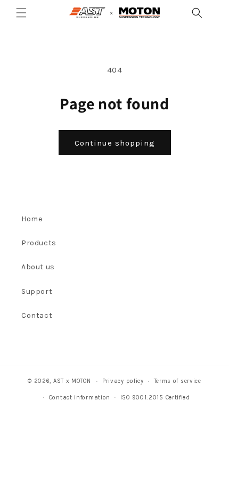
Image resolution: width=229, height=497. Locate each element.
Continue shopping (115, 143)
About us (38, 266)
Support (36, 291)
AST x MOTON (72, 381)
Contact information (79, 397)
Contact (36, 315)
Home (31, 218)
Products (38, 242)
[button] (21, 13)
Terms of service (177, 381)
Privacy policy (123, 381)
